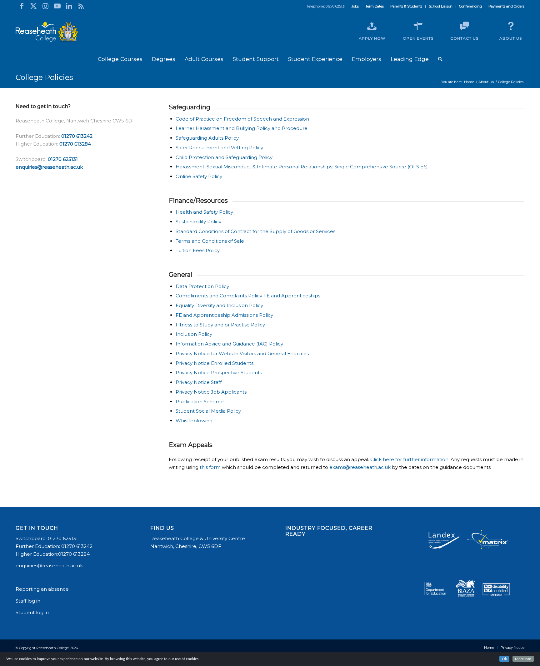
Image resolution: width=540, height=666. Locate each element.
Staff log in (28, 601)
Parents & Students (406, 6)
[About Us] (510, 26)
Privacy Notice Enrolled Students (215, 363)
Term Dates (374, 6)
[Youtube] (57, 6)
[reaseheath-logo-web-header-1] (47, 31)
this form (210, 467)
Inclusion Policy (194, 334)
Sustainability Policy (198, 222)
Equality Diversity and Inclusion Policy (219, 305)
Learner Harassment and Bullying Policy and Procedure (242, 128)
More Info (523, 659)
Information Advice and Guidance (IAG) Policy (229, 344)
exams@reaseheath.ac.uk (360, 467)
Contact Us (464, 38)
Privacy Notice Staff (199, 382)
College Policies (44, 77)
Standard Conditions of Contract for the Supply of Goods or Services (255, 231)
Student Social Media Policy (208, 411)
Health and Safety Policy (204, 212)
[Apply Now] (372, 26)
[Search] (440, 59)
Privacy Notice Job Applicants (211, 392)
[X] (33, 6)
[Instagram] (45, 6)
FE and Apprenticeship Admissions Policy (224, 315)
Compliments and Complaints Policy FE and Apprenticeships (248, 296)
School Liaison (440, 6)
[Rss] (81, 6)
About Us (510, 38)
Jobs (355, 6)
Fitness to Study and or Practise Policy (220, 325)
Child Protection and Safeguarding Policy (224, 157)
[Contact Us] (464, 26)
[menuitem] (355, 6)
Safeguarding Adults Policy (207, 138)
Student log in (33, 612)
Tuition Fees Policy (198, 250)
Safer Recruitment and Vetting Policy (219, 148)
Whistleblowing (194, 421)
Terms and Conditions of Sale (210, 241)
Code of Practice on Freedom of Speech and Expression (242, 119)
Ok (504, 659)
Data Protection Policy (202, 286)
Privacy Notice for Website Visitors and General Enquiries (242, 353)
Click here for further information (409, 459)
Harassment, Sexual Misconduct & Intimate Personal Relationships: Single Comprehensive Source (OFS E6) (302, 167)
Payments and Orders (506, 6)
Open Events (418, 38)
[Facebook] (22, 6)
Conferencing (470, 6)
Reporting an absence (43, 589)
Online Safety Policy (199, 176)
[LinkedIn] (69, 6)
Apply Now (372, 38)
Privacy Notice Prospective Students (219, 372)
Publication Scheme (200, 402)
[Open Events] (418, 26)
